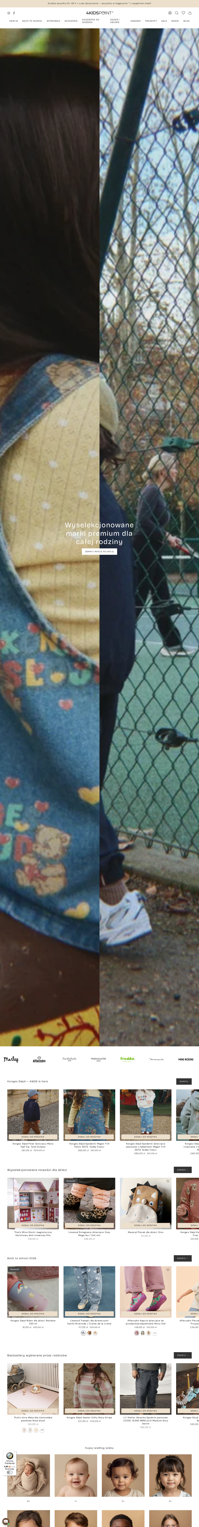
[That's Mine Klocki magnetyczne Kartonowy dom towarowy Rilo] (33, 1203)
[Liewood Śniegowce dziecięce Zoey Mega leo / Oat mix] (89, 1203)
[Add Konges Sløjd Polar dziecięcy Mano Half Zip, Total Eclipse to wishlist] (55, 1093)
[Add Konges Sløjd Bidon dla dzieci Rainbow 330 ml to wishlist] (55, 1270)
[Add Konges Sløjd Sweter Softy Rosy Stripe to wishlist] (112, 1367)
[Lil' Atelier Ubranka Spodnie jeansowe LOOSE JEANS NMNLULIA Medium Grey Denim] (145, 1389)
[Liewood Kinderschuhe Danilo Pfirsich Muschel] (89, 1332)
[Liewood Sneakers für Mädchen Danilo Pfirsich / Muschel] (95, 1332)
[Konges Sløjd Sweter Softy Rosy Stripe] (89, 1389)
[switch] (10, 1472)
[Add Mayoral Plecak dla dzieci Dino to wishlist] (168, 1181)
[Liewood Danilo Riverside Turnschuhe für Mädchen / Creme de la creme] (83, 1332)
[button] (53, 21)
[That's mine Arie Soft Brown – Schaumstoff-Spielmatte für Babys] (24, 1429)
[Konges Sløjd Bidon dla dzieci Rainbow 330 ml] (33, 1292)
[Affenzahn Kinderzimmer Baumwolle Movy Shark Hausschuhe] (148, 1332)
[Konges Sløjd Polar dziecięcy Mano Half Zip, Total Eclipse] (33, 1115)
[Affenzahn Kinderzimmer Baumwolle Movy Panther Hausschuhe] (142, 1332)
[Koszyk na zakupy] (190, 12)
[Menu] (14, 1452)
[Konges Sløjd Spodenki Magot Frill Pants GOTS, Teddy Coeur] (89, 1115)
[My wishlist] (183, 13)
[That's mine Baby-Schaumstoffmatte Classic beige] (36, 1429)
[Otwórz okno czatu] (5, 1521)
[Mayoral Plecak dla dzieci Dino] (145, 1203)
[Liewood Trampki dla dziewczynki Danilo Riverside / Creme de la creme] (89, 1292)
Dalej (195, 1115)
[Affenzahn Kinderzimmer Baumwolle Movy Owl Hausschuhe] (136, 1332)
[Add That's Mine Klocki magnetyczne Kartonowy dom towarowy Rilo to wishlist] (55, 1181)
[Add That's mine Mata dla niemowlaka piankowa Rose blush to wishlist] (55, 1367)
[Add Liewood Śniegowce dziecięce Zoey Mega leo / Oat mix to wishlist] (112, 1181)
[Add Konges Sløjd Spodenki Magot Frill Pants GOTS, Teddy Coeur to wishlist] (112, 1093)
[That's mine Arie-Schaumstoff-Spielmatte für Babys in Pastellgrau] (30, 1429)
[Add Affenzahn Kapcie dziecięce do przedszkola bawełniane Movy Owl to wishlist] (168, 1270)
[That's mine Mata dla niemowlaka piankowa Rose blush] (33, 1389)
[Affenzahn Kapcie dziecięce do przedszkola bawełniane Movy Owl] (145, 1292)
